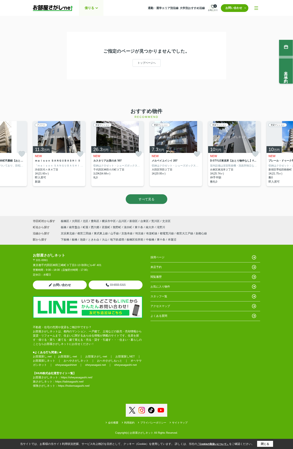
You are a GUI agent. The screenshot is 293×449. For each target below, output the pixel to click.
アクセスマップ (160, 306)
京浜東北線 (68, 233)
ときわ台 (93, 239)
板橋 (64, 227)
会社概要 (113, 422)
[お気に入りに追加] (22, 154)
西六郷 (95, 227)
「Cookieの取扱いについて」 (213, 444)
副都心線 (201, 233)
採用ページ (157, 257)
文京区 (166, 221)
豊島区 (95, 221)
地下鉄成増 (117, 239)
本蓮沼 (172, 239)
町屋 (86, 227)
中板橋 (150, 239)
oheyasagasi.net (95, 364)
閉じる (265, 443)
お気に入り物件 (160, 286)
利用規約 (129, 422)
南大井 (150, 227)
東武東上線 (101, 233)
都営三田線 (84, 233)
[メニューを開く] (256, 8)
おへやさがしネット (76, 360)
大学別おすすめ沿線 (192, 8)
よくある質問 (158, 315)
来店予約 (156, 267)
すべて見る (146, 199)
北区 (85, 221)
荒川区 (155, 221)
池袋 (83, 239)
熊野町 (117, 227)
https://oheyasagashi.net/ (76, 377)
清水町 (128, 227)
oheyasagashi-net (125, 364)
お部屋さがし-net (96, 356)
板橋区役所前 (135, 239)
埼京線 (139, 233)
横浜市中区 (109, 221)
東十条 (139, 227)
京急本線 (127, 233)
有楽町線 (152, 233)
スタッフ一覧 (158, 296)
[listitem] (59, 153)
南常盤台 (75, 227)
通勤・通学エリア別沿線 (163, 8)
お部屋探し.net (42, 356)
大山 (104, 239)
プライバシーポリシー (153, 422)
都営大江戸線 (185, 233)
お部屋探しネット (44, 360)
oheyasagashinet (66, 364)
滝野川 (161, 227)
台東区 (144, 221)
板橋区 (65, 221)
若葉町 (106, 227)
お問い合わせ (233, 7)
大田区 (76, 221)
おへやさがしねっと (109, 360)
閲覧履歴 (156, 276)
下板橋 (65, 239)
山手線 (115, 233)
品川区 (122, 221)
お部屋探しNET (125, 356)
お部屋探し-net (67, 356)
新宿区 (133, 221)
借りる (89, 8)
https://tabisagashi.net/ (69, 381)
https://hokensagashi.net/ (74, 385)
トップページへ (147, 62)
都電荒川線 (167, 233)
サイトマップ (180, 422)
